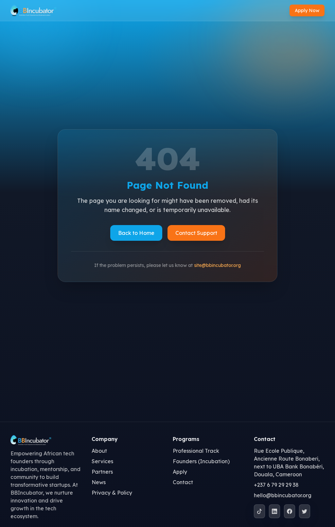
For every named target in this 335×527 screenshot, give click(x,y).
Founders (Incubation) (201, 461)
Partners (102, 471)
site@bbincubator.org (217, 265)
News (99, 482)
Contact (183, 482)
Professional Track (196, 451)
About (99, 451)
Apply (180, 471)
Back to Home (136, 233)
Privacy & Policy (112, 492)
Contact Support (196, 233)
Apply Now (307, 10)
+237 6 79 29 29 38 (276, 485)
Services (102, 461)
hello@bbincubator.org (282, 495)
